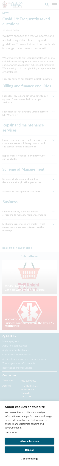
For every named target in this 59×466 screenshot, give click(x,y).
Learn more (11, 432)
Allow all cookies (29, 441)
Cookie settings (29, 458)
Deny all (29, 450)
